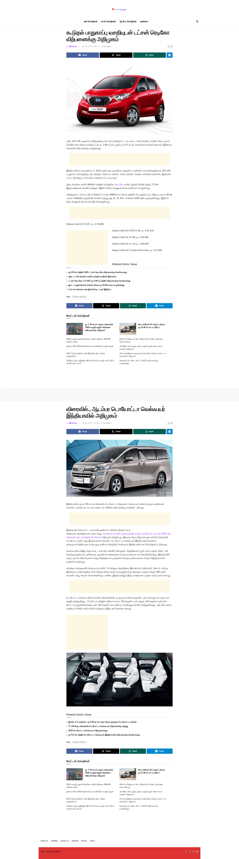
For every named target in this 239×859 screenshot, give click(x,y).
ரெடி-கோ (119, 184)
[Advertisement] (119, 159)
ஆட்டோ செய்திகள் (128, 21)
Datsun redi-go (79, 297)
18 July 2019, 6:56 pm (91, 46)
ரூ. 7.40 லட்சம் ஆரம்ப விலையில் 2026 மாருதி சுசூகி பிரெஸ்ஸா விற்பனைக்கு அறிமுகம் (99, 327)
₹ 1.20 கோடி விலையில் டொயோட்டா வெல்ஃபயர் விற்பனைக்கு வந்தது (98, 726)
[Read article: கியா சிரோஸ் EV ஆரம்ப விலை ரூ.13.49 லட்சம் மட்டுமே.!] (127, 329)
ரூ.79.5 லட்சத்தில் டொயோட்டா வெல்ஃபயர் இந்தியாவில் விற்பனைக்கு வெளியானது (104, 735)
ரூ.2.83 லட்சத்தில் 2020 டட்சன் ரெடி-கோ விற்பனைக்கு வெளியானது (97, 272)
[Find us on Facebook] (186, 851)
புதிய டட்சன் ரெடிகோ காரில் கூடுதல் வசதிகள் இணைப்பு (92, 276)
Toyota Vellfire (79, 742)
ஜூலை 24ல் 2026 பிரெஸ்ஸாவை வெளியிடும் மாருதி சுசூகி (89, 346)
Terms (92, 841)
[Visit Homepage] (119, 9)
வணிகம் (144, 21)
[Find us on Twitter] (189, 851)
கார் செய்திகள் (91, 21)
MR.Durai (73, 46)
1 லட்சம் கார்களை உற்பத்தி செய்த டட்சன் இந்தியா (89, 289)
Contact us (64, 841)
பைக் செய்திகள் (108, 21)
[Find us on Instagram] (193, 851)
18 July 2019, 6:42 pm (91, 423)
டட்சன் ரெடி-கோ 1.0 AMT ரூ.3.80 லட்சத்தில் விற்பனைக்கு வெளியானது (99, 281)
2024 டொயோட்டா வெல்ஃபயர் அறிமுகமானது (87, 730)
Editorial (75, 841)
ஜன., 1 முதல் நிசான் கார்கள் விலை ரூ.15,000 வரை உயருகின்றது (96, 285)
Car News (107, 46)
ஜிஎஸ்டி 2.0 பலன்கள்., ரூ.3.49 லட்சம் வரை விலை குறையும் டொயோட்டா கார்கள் (102, 722)
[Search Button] (197, 21)
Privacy (84, 841)
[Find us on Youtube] (197, 851)
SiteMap (54, 841)
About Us (44, 841)
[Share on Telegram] (170, 55)
